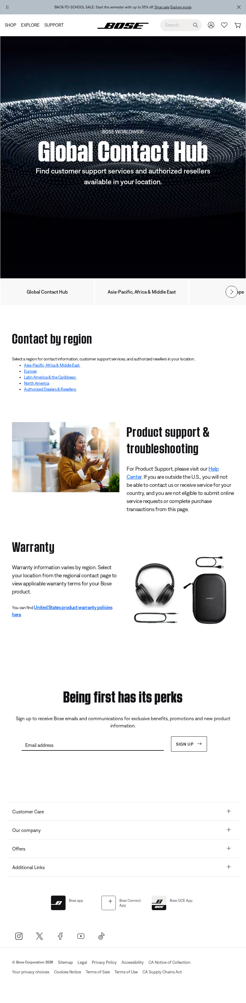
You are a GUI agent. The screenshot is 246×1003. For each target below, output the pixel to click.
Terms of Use (126, 971)
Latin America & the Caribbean (50, 377)
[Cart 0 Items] (237, 25)
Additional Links (28, 867)
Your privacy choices (30, 971)
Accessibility (133, 962)
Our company (26, 830)
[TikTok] (101, 936)
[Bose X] (39, 936)
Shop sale (162, 7)
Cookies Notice (67, 971)
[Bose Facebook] (60, 936)
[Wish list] (224, 25)
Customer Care (28, 811)
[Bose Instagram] (19, 936)
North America (36, 383)
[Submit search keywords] (196, 25)
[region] (123, 7)
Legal (82, 962)
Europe (30, 371)
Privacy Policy (104, 962)
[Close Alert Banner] (239, 7)
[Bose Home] (123, 25)
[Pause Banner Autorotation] (7, 7)
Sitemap (65, 962)
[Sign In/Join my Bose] (211, 25)
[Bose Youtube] (81, 936)
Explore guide (180, 7)
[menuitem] (12, 25)
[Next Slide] (232, 292)
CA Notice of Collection (169, 962)
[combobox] (181, 25)
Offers (18, 848)
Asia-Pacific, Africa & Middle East (142, 291)
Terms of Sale (98, 971)
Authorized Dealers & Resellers (50, 389)
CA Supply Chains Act (162, 971)
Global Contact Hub (47, 291)
